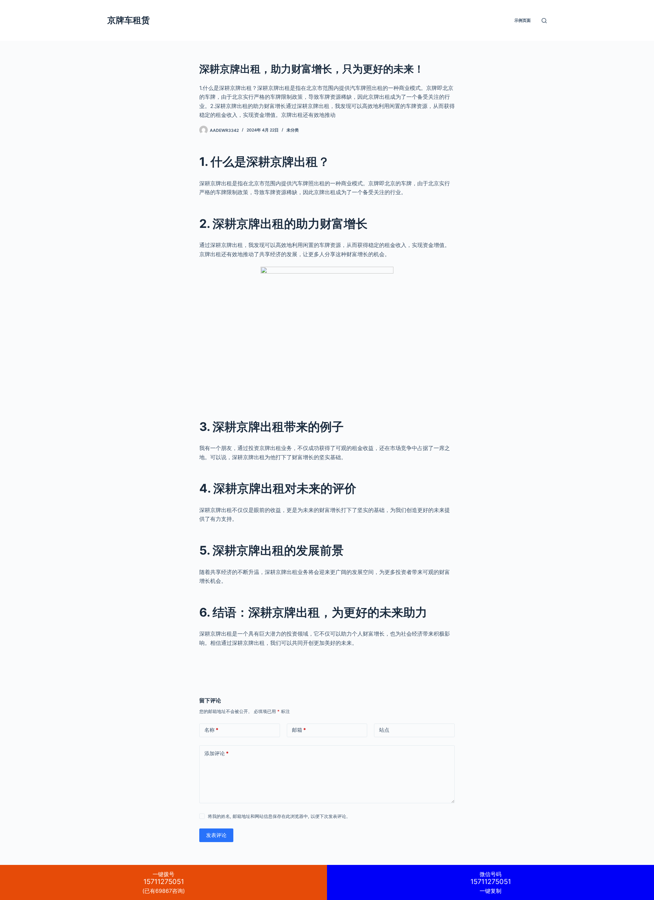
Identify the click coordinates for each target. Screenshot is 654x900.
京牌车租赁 (128, 20)
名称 (211, 730)
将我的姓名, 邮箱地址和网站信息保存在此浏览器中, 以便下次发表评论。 (279, 816)
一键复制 (490, 882)
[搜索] (544, 20)
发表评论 (216, 835)
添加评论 (216, 753)
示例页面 (522, 20)
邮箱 (299, 730)
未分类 (292, 130)
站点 (384, 730)
